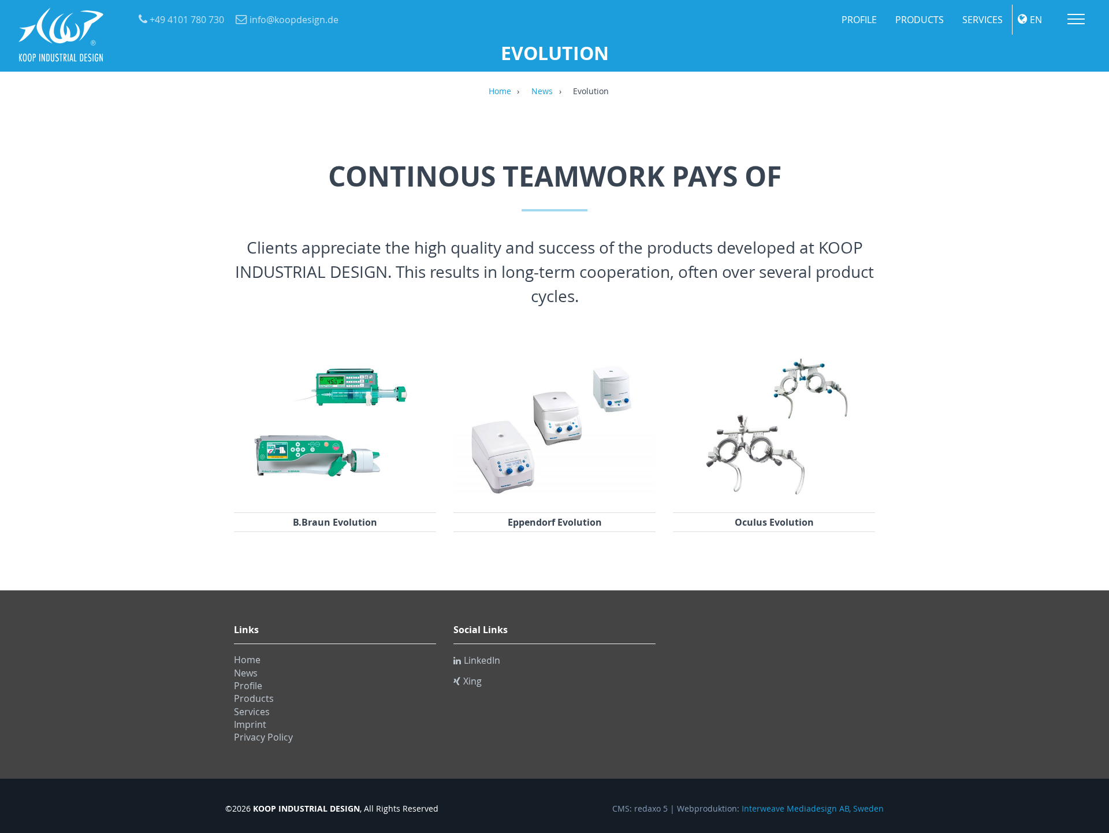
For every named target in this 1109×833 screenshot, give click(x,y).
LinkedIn (482, 660)
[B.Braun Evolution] (335, 497)
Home (500, 92)
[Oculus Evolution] (774, 497)
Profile (859, 19)
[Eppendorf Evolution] (554, 497)
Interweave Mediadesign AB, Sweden (813, 809)
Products (919, 19)
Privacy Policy (263, 737)
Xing (472, 681)
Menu (1076, 19)
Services (982, 19)
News (542, 92)
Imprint (250, 724)
